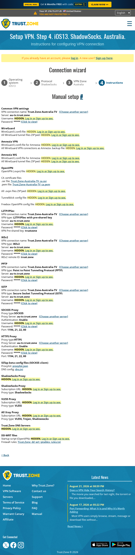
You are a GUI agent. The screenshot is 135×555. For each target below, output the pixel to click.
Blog (35, 502)
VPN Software (12, 491)
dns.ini (19, 369)
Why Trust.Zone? (43, 485)
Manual (37, 514)
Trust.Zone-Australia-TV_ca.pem (31, 184)
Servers (8, 497)
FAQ (34, 508)
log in (74, 58)
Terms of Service (13, 502)
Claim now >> (99, 4)
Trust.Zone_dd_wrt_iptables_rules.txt (39, 442)
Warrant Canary (13, 514)
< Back (5, 455)
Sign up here (104, 58)
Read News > (75, 526)
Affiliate (8, 519)
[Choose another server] (73, 111)
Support (37, 497)
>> (54, 14)
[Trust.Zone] (20, 23)
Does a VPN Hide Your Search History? (92, 490)
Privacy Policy (12, 508)
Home (7, 485)
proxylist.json (20, 366)
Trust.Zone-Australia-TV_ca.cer (29, 181)
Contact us (39, 491)
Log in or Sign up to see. (39, 118)
